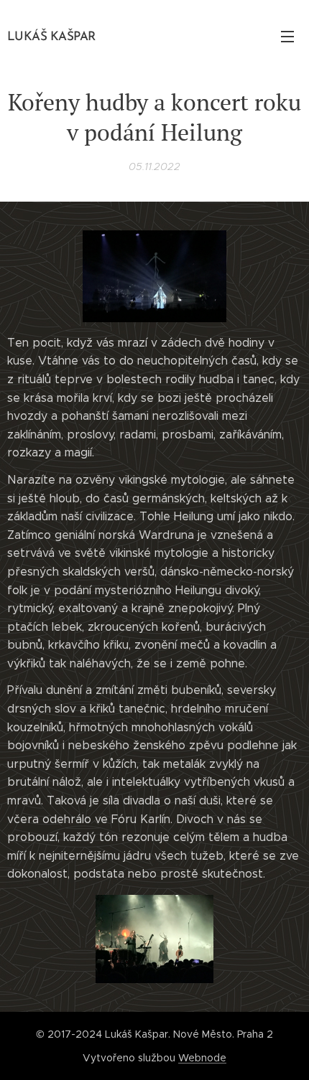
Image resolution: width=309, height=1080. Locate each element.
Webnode (202, 1057)
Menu (287, 36)
